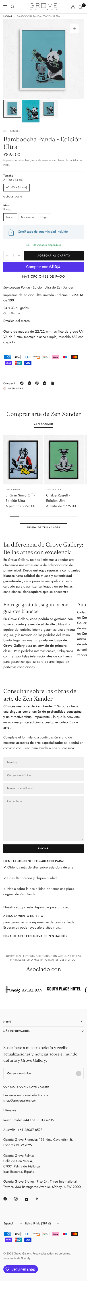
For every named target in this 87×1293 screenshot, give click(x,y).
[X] (30, 383)
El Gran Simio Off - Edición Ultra (20, 498)
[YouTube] (30, 1199)
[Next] (73, 59)
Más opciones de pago (43, 276)
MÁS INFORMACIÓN (17, 1031)
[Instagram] (19, 1199)
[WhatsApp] (45, 383)
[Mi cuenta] (73, 6)
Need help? (15, 388)
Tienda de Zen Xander (43, 527)
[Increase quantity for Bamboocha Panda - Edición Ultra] (19, 255)
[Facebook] (22, 383)
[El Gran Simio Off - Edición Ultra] (23, 459)
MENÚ (7, 1021)
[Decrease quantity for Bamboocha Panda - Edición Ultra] (7, 255)
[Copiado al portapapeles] (53, 383)
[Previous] (13, 59)
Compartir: (10, 383)
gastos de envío (39, 160)
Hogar (7, 16)
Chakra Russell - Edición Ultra (58, 498)
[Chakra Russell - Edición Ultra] (64, 459)
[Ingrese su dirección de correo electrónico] (78, 1073)
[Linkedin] (40, 1199)
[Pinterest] (38, 383)
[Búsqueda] (12, 6)
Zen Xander (43, 424)
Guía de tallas (13, 196)
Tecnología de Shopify (16, 1258)
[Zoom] (74, 28)
